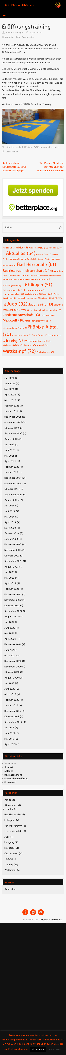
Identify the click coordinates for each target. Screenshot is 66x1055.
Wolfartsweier (45, 351)
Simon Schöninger (15, 32)
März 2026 (10, 400)
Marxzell (13, 320)
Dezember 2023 (12, 544)
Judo (18, 36)
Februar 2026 (11, 405)
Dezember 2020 (12, 661)
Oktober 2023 (12, 555)
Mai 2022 (9, 633)
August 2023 (11, 566)
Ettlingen (38, 284)
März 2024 (10, 527)
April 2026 (10, 394)
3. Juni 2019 (36, 32)
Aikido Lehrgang (38, 247)
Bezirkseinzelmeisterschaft (27, 270)
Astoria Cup (43, 254)
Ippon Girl (47, 294)
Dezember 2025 (12, 416)
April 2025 (10, 461)
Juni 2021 (9, 649)
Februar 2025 (11, 466)
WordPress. (56, 919)
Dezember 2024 (13, 477)
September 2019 (13, 722)
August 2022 (11, 616)
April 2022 (10, 638)
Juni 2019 (9, 733)
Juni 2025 (9, 450)
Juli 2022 (9, 622)
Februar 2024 (11, 533)
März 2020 (10, 694)
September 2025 (13, 433)
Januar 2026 (11, 411)
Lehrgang (9, 842)
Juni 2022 (9, 627)
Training (15, 340)
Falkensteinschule (13, 290)
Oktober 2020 (12, 672)
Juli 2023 (9, 572)
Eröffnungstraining (43, 147)
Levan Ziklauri (48, 315)
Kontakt (8, 767)
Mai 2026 (9, 389)
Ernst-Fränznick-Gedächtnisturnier (35, 279)
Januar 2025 (11, 472)
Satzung (8, 770)
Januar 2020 (11, 705)
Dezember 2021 (12, 644)
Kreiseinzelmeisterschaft (48, 310)
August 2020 (11, 677)
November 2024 (13, 483)
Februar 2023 (11, 588)
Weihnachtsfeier (13, 345)
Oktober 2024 (12, 488)
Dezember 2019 (12, 711)
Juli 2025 (9, 444)
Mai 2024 (9, 516)
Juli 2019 (9, 727)
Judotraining (40, 304)
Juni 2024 (9, 511)
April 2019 (10, 744)
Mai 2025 (9, 455)
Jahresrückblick (49, 298)
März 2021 (10, 655)
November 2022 (13, 599)
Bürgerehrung (12, 279)
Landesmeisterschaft (21, 314)
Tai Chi (9, 809)
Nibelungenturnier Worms (15, 328)
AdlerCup (9, 247)
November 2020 (13, 666)
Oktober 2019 (11, 716)
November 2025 (13, 422)
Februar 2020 (11, 699)
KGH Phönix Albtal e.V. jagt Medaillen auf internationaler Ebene (50, 166)
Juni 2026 (9, 383)
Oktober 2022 (12, 605)
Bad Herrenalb (14, 147)
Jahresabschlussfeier (28, 297)
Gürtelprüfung (33, 293)
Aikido (22, 247)
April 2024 (10, 522)
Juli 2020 (9, 683)
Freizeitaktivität (12, 831)
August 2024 (11, 500)
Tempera (43, 919)
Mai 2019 (9, 738)
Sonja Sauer (39, 335)
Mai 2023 (9, 577)
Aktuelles (9, 36)
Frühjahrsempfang (13, 293)
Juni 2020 (9, 688)
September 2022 (13, 611)
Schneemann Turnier (21, 335)
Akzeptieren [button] (38, 1049)
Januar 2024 (11, 538)
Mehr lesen (54, 1049)
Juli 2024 (9, 505)
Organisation (28, 36)
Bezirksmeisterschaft (16, 275)
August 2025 (11, 439)
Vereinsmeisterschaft (38, 340)
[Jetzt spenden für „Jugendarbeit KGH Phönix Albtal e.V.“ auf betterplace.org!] (33, 215)
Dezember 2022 (12, 594)
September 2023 (13, 561)
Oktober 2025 (12, 428)
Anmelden (9, 889)
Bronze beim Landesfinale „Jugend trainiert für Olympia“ (14, 166)
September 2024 (13, 494)
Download (9, 782)
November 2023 (13, 550)
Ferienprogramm (34, 290)
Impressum (10, 763)
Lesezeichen (12, 151)
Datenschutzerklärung (16, 778)
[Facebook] (25, 912)
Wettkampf (19, 351)
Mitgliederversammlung (38, 320)
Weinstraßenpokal (36, 345)
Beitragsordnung (13, 774)
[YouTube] (41, 912)
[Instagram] (33, 912)
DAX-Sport (27, 147)
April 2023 (10, 583)
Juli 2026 (9, 377)
